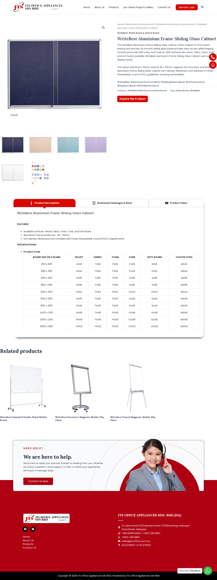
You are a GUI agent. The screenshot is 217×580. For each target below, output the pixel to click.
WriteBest (195, 90)
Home (86, 7)
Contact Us (164, 7)
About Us (99, 7)
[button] (187, 7)
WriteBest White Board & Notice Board (175, 24)
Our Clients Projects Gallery (138, 7)
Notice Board (182, 90)
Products (114, 7)
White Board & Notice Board (139, 24)
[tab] (44, 203)
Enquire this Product (133, 98)
